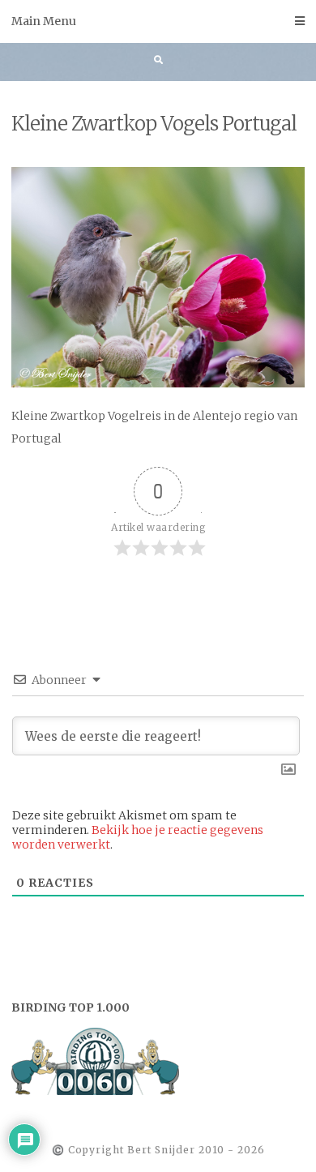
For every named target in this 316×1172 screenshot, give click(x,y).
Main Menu (43, 21)
